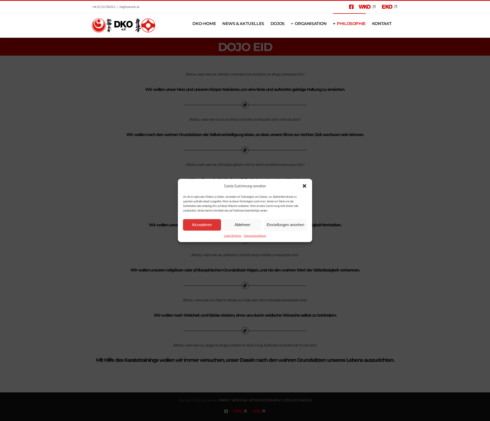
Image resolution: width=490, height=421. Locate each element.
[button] (304, 186)
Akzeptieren (202, 224)
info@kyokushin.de (129, 7)
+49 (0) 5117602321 (103, 7)
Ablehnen (242, 224)
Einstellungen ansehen (285, 224)
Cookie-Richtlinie (232, 236)
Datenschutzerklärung (255, 236)
